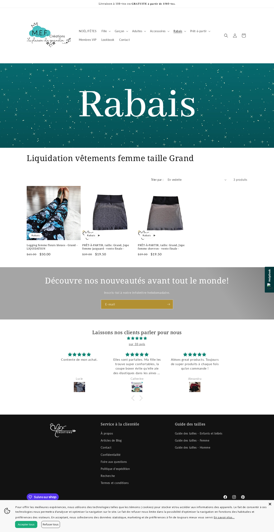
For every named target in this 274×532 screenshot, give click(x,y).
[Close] (270, 504)
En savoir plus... (224, 517)
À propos (107, 433)
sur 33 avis (137, 344)
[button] (105, 31)
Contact (106, 447)
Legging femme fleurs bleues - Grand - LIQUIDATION (52, 246)
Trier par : (157, 179)
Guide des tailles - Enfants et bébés (198, 433)
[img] (137, 338)
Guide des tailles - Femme (192, 440)
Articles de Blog (111, 440)
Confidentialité (110, 454)
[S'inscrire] (168, 304)
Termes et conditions (115, 483)
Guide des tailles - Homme (192, 447)
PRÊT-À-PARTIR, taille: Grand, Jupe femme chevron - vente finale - (161, 246)
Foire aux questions (114, 461)
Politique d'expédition (115, 468)
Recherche (108, 476)
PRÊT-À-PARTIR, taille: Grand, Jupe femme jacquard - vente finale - (105, 246)
